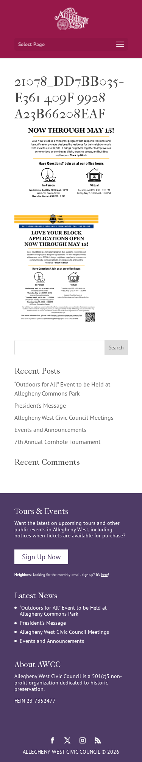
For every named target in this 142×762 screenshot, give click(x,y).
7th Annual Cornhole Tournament (57, 441)
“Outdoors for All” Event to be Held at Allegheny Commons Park (63, 611)
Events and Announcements (50, 429)
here (104, 574)
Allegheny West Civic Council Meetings (64, 417)
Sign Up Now (41, 556)
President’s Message (40, 405)
